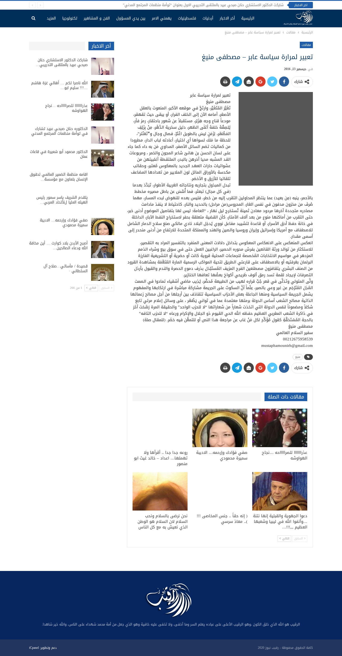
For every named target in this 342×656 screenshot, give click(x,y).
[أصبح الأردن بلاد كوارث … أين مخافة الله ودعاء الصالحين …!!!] (102, 249)
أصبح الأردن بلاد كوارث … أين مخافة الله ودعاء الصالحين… (58, 246)
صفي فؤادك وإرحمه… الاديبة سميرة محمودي (64, 223)
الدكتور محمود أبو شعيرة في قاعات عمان (59, 154)
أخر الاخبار (227, 18)
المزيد (51, 18)
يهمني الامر (162, 18)
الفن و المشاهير (97, 18)
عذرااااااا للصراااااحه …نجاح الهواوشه (66, 108)
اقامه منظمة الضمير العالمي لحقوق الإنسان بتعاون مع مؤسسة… (59, 177)
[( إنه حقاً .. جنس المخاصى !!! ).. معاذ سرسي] (219, 491)
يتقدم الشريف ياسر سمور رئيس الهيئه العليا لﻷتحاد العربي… (62, 200)
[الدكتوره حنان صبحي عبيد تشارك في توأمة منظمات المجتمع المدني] (102, 135)
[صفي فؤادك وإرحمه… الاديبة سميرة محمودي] (219, 428)
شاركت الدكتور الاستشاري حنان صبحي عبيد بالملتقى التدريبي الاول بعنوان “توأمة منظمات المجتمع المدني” (203, 5)
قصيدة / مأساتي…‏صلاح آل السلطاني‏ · (66, 269)
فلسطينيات (187, 18)
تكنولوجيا (69, 18)
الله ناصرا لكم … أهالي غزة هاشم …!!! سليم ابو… (59, 85)
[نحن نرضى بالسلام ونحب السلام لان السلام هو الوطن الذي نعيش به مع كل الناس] (160, 491)
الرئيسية (247, 18)
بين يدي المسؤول (130, 18)
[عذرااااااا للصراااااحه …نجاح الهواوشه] (279, 428)
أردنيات (208, 18)
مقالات (306, 45)
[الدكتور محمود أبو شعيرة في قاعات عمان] (102, 158)
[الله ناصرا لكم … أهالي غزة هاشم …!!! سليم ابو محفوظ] (102, 89)
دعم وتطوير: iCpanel (43, 648)
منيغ (297, 356)
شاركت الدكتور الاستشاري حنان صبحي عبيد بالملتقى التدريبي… (62, 62)
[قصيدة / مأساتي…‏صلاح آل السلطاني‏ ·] (102, 272)
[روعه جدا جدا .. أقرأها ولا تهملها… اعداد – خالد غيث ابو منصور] (160, 428)
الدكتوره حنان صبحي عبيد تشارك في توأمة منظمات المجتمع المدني (59, 131)
